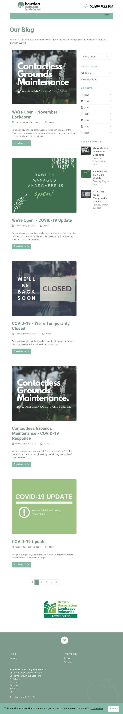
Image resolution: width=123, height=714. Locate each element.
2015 (86, 114)
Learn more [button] (97, 708)
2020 (87, 95)
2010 (86, 126)
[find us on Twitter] (64, 640)
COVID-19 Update (28, 541)
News (51, 122)
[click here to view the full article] (44, 77)
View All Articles (89, 79)
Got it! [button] (113, 708)
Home (13, 654)
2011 (86, 120)
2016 (86, 107)
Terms (67, 658)
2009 (87, 133)
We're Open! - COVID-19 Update (42, 220)
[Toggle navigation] (107, 16)
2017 (86, 101)
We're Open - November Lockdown (100, 151)
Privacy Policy (70, 654)
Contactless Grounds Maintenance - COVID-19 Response (35, 433)
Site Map (68, 662)
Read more (20, 143)
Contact (13, 658)
